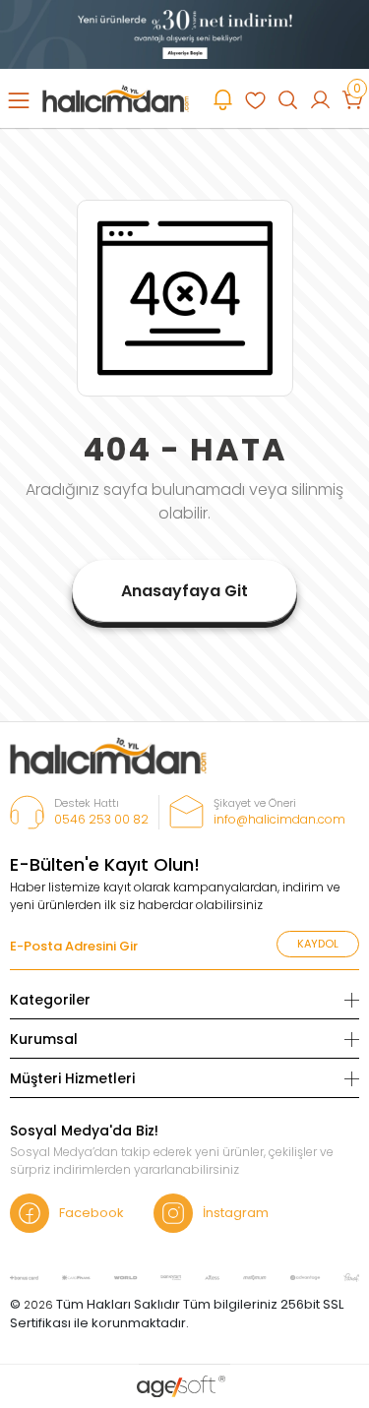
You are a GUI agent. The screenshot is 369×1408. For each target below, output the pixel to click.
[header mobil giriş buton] (320, 99)
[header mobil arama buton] (288, 99)
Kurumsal (44, 1039)
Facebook (91, 1212)
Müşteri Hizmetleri (72, 1078)
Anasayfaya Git (184, 591)
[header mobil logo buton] (115, 98)
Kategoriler (50, 1000)
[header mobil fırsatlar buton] (223, 99)
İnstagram (236, 1212)
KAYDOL (317, 943)
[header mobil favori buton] (255, 99)
